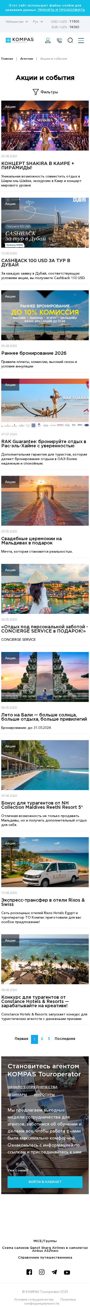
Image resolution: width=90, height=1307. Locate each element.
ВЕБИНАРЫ (17, 1095)
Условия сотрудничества (34, 1299)
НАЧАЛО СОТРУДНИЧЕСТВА (33, 1087)
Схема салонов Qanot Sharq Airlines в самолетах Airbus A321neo (45, 1249)
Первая (21, 1038)
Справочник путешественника (45, 1257)
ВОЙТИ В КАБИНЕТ (45, 1182)
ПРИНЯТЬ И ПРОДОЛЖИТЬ (61, 10)
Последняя (65, 1038)
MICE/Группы (45, 1241)
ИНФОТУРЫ (44, 1095)
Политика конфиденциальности (50, 1301)
